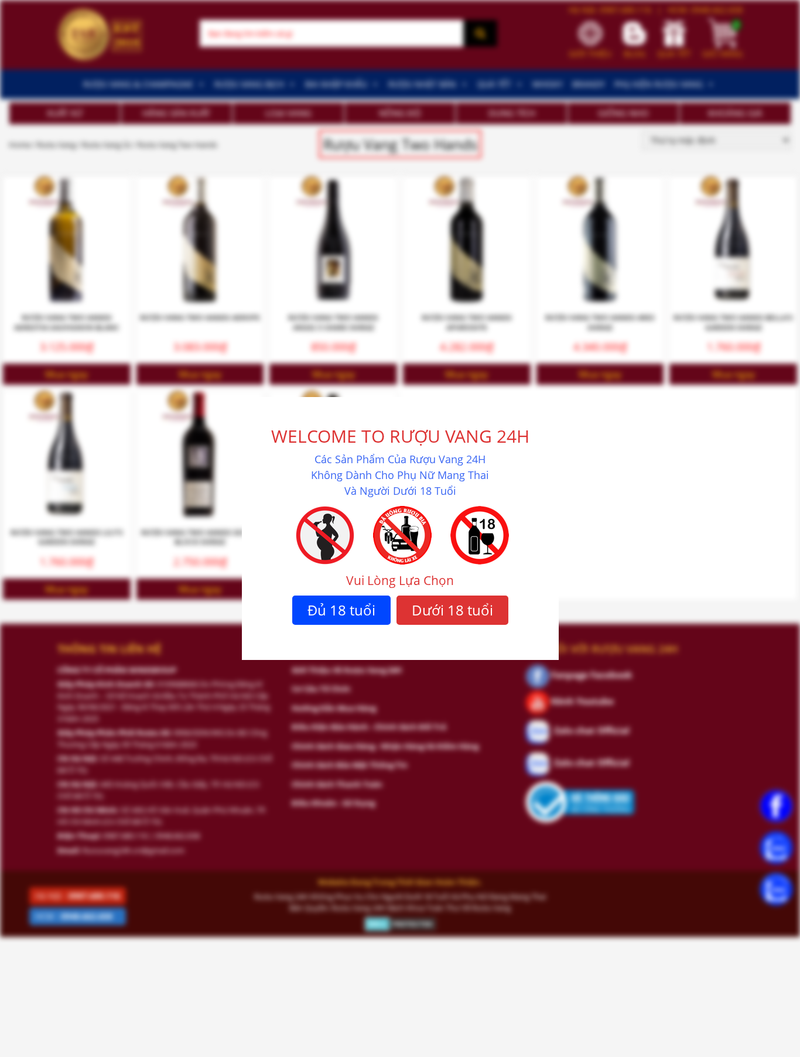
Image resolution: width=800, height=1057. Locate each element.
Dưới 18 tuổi (452, 610)
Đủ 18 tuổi (341, 610)
